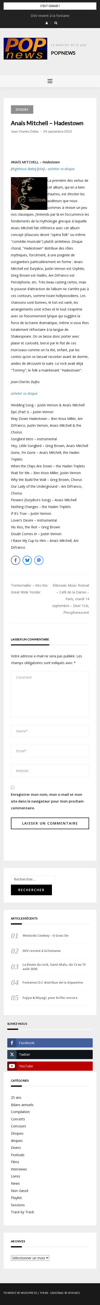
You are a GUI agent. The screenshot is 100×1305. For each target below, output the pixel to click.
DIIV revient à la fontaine (50, 15)
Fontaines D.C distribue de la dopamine (53, 982)
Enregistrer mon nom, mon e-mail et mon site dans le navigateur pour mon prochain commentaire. (47, 801)
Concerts (18, 1119)
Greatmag (57, 1293)
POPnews (63, 53)
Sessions (18, 1205)
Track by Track (22, 1212)
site (40, 169)
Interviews (19, 1169)
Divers (16, 1147)
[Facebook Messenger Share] (38, 560)
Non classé (19, 1190)
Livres (15, 1176)
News (15, 1183)
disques (17, 1140)
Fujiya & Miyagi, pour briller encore (50, 997)
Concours (18, 1126)
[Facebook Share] (15, 560)
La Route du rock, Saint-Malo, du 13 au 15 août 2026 (54, 966)
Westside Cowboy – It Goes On (45, 935)
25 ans (16, 1097)
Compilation (20, 1111)
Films (15, 1162)
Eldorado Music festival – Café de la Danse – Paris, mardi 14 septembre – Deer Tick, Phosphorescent (70, 599)
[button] (47, 23)
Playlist (16, 1197)
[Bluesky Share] (27, 560)
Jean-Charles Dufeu (25, 131)
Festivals (18, 1155)
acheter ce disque (61, 169)
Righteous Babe (23, 169)
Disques (22, 109)
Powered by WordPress (20, 1293)
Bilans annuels (22, 1104)
